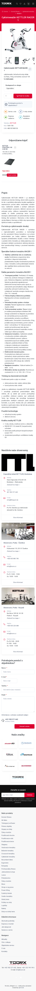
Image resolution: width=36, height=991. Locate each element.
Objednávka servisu (8, 945)
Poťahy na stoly (7, 902)
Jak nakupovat (6, 927)
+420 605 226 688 (13, 626)
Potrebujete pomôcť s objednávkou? (15, 104)
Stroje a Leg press (8, 887)
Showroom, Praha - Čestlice (14, 543)
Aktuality (4, 939)
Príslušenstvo (6, 878)
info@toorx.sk (20, 970)
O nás (3, 948)
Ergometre (5, 863)
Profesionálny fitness (9, 869)
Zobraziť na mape (13, 485)
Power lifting (6, 890)
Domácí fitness (15, 11)
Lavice (4, 875)
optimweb (21, 987)
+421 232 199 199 (28, 968)
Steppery (4, 844)
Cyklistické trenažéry (28, 11)
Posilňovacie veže (7, 838)
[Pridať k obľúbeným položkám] (30, 69)
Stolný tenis (5, 899)
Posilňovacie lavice (8, 841)
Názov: (4, 668)
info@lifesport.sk (12, 500)
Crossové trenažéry (8, 854)
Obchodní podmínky (8, 921)
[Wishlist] (20, 3)
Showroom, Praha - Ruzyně (14, 608)
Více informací (18, 517)
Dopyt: (4, 695)
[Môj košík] (28, 3)
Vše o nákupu (6, 942)
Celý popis (9, 79)
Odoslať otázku (25, 726)
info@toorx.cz (11, 566)
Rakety (4, 908)
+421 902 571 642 (11, 719)
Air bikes (4, 820)
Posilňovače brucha (8, 835)
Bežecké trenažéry (8, 851)
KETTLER (13, 123)
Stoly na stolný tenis (8, 911)
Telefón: (5, 686)
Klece (3, 884)
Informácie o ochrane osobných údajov (15, 715)
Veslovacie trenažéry (8, 847)
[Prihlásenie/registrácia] (24, 3)
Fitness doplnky (7, 826)
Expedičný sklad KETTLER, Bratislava (18, 474)
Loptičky (4, 905)
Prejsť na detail (12, 175)
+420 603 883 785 (13, 558)
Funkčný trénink (7, 893)
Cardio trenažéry (7, 896)
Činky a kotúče (6, 832)
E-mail (4, 677)
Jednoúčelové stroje (8, 872)
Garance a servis (7, 930)
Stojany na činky (7, 829)
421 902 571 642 (12, 492)
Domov (6, 11)
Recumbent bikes (7, 860)
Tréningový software (8, 823)
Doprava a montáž (8, 924)
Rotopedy (5, 866)
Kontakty (4, 951)
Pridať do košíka (24, 96)
